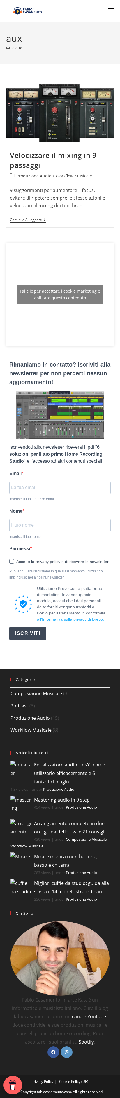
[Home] (8, 47)
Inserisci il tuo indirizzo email (32, 499)
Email (15, 473)
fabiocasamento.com (54, 1091)
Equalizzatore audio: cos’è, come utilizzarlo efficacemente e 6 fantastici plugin (69, 773)
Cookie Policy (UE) (73, 1081)
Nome (15, 511)
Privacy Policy (42, 1081)
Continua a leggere (28, 220)
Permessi (19, 548)
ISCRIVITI (27, 633)
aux (18, 47)
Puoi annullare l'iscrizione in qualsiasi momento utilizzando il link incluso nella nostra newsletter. (57, 574)
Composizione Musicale (36, 693)
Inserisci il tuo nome (25, 537)
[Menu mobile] (111, 10)
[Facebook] (53, 1052)
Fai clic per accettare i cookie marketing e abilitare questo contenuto (60, 294)
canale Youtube (89, 1016)
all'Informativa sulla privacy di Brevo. (70, 619)
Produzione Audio (34, 176)
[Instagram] (67, 1052)
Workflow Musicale (74, 176)
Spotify (86, 1042)
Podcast (19, 705)
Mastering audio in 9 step (62, 800)
